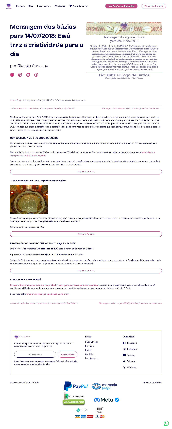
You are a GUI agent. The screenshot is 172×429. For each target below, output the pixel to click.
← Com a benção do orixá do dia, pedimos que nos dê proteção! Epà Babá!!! (42, 108)
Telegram (131, 361)
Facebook (132, 343)
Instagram (132, 349)
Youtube (131, 355)
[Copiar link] (12, 75)
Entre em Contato (86, 171)
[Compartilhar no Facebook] (36, 75)
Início (12, 100)
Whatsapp (132, 367)
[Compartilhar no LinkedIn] (20, 75)
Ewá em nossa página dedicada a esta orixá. (48, 294)
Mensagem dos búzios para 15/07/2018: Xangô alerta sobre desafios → (132, 108)
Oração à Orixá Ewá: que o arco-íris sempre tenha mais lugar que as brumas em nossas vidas (54, 285)
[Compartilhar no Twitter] (28, 75)
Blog (19, 100)
